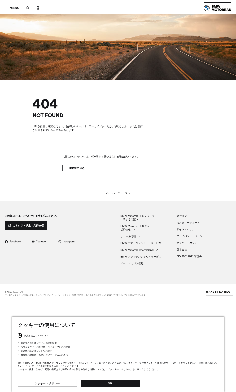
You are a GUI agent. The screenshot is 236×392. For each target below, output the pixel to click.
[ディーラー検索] (38, 7)
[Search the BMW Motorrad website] (28, 7)
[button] (12, 8)
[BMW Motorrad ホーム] (217, 8)
